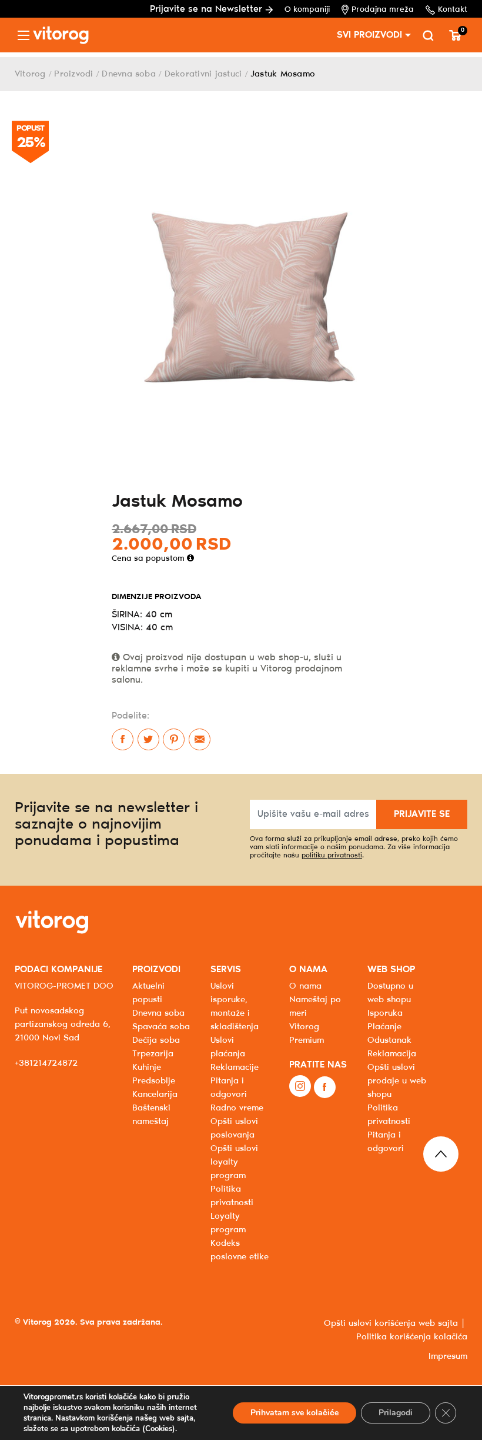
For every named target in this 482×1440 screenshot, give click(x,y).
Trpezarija (152, 1054)
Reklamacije (234, 1067)
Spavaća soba (161, 1027)
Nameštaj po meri (315, 1006)
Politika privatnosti (388, 1114)
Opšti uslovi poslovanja (234, 1128)
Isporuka (385, 1013)
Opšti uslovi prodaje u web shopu (396, 1081)
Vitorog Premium (306, 1033)
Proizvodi (73, 74)
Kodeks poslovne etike (239, 1250)
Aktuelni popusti (148, 993)
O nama (305, 986)
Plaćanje (384, 1027)
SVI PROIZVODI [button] (369, 35)
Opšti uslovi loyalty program (234, 1162)
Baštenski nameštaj (151, 1114)
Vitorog (30, 74)
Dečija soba (156, 1040)
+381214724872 (46, 1063)
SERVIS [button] (225, 970)
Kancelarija (155, 1094)
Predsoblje (153, 1081)
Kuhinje (146, 1067)
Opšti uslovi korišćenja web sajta (391, 1323)
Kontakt (452, 9)
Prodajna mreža (383, 9)
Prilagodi (396, 1412)
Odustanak (389, 1040)
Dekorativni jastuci (203, 74)
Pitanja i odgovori (228, 1087)
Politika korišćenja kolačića (411, 1337)
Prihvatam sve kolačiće (294, 1412)
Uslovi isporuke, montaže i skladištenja (234, 1007)
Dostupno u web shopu (390, 993)
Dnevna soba (129, 74)
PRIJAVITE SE (422, 814)
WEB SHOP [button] (391, 970)
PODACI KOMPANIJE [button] (58, 970)
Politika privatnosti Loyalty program (231, 1210)
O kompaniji (307, 9)
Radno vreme (236, 1108)
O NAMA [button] (308, 970)
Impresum (448, 1356)
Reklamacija (391, 1054)
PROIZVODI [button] (156, 970)
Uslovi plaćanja (227, 1047)
